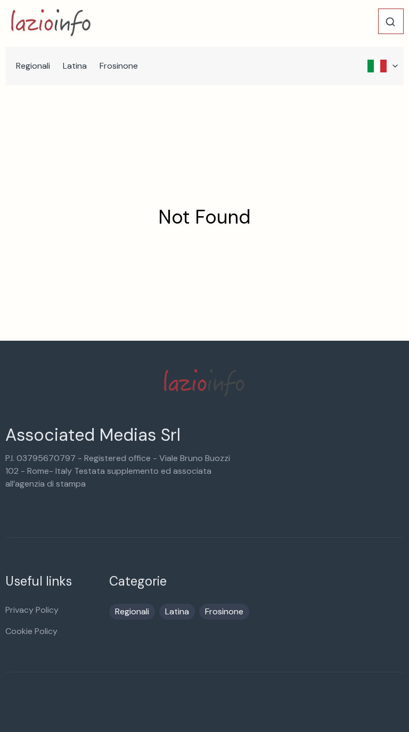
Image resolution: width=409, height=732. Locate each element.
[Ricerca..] (390, 22)
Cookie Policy (31, 631)
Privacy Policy (32, 609)
